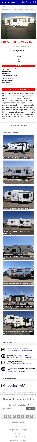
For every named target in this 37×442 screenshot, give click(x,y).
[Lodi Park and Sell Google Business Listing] (31, 416)
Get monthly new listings (17, 405)
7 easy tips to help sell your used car (19, 363)
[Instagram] (14, 416)
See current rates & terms (15, 386)
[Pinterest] (22, 416)
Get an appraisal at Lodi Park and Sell (19, 350)
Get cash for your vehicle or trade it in (19, 357)
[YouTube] (9, 416)
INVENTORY (20, 2)
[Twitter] (18, 416)
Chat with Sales (19, 437)
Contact (19, 433)
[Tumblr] (27, 416)
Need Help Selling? (19, 440)
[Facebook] (5, 416)
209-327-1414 (19, 426)
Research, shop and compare (16, 371)
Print (5, 7)
